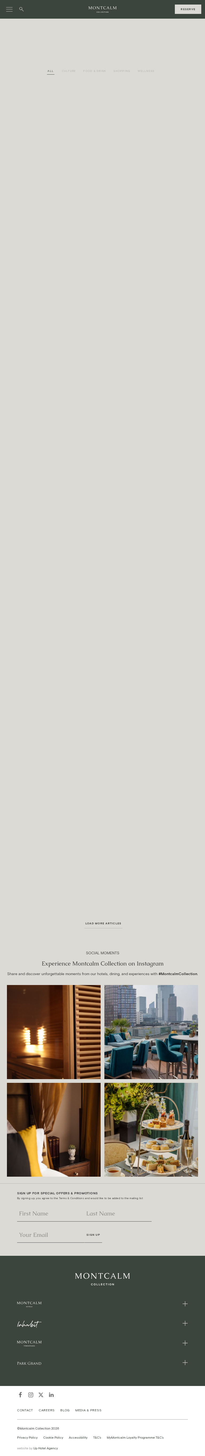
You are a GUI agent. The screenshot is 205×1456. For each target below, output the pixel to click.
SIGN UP (93, 1235)
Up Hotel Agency (37, 1448)
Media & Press (88, 1410)
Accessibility (78, 1437)
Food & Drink (94, 71)
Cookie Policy (53, 1437)
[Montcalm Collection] (102, 9)
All (51, 71)
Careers (47, 1410)
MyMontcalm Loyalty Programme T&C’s (135, 1437)
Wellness (146, 71)
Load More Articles (103, 923)
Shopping (121, 71)
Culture (69, 71)
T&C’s (97, 1437)
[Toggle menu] (9, 9)
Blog (65, 1410)
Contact (25, 1410)
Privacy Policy (27, 1437)
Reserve (188, 9)
